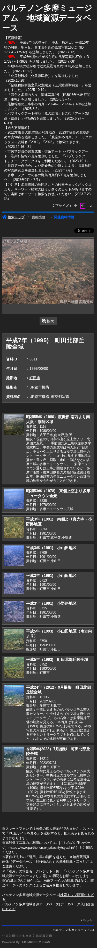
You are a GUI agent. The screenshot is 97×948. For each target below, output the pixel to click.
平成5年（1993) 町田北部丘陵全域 (57, 659)
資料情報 (38, 217)
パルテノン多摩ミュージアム (73, 929)
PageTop (88, 920)
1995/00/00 (38, 368)
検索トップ (16, 217)
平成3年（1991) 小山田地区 (51, 547)
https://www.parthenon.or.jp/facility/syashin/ (42, 848)
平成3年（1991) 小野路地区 (51, 603)
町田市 (34, 378)
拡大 (50, 321)
